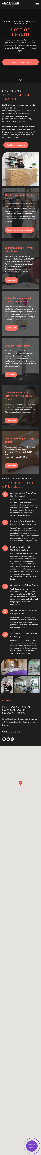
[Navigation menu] (37, 4)
